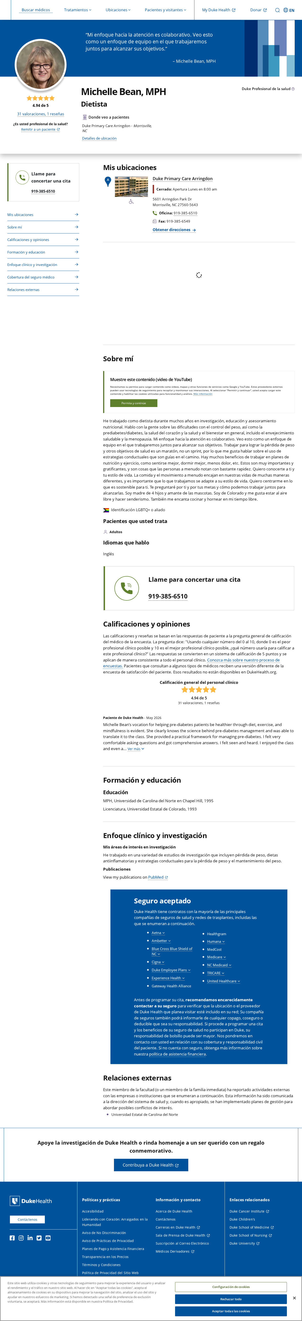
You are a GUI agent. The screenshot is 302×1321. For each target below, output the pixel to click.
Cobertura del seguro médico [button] (31, 277)
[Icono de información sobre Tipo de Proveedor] (293, 89)
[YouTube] (49, 1238)
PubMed (156, 877)
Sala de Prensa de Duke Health (180, 1235)
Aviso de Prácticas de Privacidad (108, 1240)
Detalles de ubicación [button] (99, 138)
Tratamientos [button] (76, 9)
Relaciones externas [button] (23, 289)
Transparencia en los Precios (105, 1257)
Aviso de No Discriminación (104, 1232)
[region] (151, 1298)
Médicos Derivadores (173, 1251)
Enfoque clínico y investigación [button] (32, 264)
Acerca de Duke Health (174, 1211)
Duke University (242, 1243)
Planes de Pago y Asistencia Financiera (113, 1248)
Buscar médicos (36, 9)
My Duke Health (216, 9)
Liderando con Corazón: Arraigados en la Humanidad (115, 1222)
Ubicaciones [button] (116, 9)
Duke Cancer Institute (247, 1211)
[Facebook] (13, 1238)
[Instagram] (22, 1238)
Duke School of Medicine (249, 1227)
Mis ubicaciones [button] (20, 214)
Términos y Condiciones (101, 1265)
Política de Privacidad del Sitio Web (110, 1273)
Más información (202, 393)
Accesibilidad (93, 1211)
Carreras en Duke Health (175, 1227)
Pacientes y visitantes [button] (164, 9)
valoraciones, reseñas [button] (40, 113)
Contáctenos (27, 1219)
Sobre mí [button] (14, 227)
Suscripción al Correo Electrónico (182, 1243)
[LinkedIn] (31, 1238)
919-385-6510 (168, 596)
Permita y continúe (134, 403)
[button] (289, 10)
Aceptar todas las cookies (231, 1311)
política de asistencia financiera (177, 1054)
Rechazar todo (231, 1299)
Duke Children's (242, 1219)
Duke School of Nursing (248, 1235)
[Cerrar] (294, 1298)
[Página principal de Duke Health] (32, 1201)
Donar (256, 9)
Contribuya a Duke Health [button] (148, 1165)
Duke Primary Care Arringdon (183, 178)
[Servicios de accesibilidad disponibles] (131, 201)
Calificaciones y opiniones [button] (28, 239)
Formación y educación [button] (26, 252)
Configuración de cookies (231, 1287)
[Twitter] (40, 1238)
